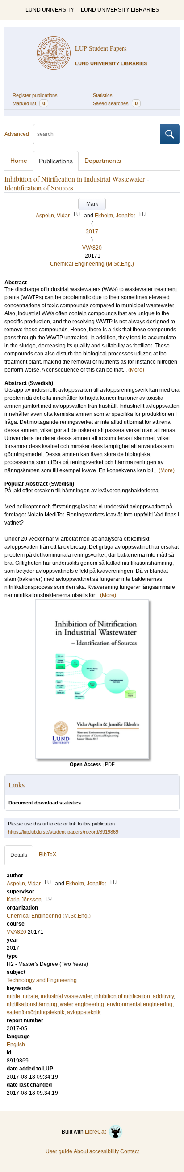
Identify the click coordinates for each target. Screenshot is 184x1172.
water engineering (82, 1004)
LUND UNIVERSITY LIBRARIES (120, 10)
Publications (56, 161)
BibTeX (47, 854)
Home (18, 160)
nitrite (13, 996)
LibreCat (97, 1132)
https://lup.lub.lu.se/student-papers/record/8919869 (63, 831)
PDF (110, 764)
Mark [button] (92, 204)
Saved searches (115, 103)
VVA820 (92, 248)
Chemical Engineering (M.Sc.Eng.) (92, 264)
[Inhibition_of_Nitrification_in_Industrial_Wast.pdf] (92, 757)
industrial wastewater (66, 996)
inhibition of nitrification (122, 996)
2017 (92, 231)
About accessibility (96, 1151)
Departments (102, 160)
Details (18, 855)
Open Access (85, 764)
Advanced (16, 134)
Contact (129, 1151)
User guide (59, 1151)
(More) (136, 370)
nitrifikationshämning (32, 1004)
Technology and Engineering (42, 980)
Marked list (29, 103)
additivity (163, 996)
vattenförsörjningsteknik (35, 1012)
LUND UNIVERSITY (49, 10)
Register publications (35, 95)
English (16, 1044)
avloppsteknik (83, 1012)
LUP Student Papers (100, 48)
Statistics (103, 95)
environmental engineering (139, 1004)
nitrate (30, 996)
